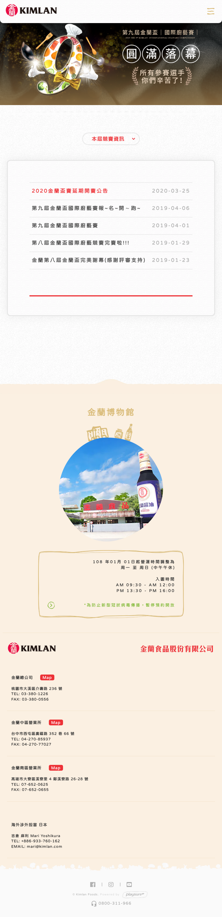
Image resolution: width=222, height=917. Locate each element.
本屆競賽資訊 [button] (108, 138)
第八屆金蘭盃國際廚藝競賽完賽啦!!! (81, 242)
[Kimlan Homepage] (32, 11)
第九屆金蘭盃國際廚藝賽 (65, 225)
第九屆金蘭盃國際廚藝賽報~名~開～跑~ (86, 208)
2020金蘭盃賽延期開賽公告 (70, 190)
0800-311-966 (111, 903)
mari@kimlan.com (44, 846)
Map (47, 677)
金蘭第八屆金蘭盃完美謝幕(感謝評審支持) (89, 260)
